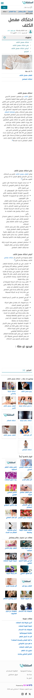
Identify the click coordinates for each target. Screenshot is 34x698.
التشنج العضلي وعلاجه (25, 654)
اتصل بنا (29, 678)
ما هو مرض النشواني (25, 643)
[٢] (21, 179)
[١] (12, 140)
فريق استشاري (13, 674)
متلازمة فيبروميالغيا (26, 633)
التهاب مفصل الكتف (25, 75)
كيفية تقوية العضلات (25, 626)
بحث (4, 7)
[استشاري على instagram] (22, 694)
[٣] (14, 260)
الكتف (26, 96)
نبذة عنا (29, 674)
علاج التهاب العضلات (25, 647)
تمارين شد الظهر (26, 650)
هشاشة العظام (10, 112)
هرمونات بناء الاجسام (25, 629)
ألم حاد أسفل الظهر (25, 636)
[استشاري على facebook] (26, 694)
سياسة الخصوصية (26, 671)
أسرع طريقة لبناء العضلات (24, 622)
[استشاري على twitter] (30, 694)
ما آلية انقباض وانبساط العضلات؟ (21, 640)
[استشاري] (28, 3)
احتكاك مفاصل (8, 257)
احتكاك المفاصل (27, 79)
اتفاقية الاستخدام (12, 671)
